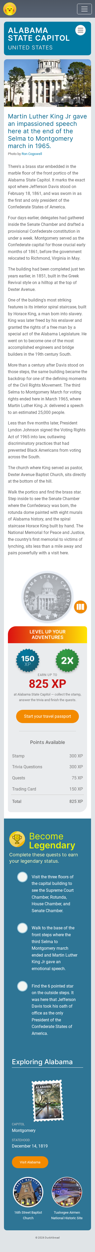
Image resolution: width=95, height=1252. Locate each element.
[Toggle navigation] (84, 9)
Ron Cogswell (32, 154)
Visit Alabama (30, 1162)
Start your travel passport (47, 716)
